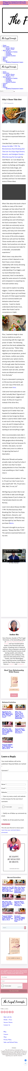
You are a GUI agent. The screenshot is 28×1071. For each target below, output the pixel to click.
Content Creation (11, 55)
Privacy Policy (7, 1039)
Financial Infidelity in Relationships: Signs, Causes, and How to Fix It (7, 746)
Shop (4, 58)
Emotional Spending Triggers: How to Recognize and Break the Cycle (19, 918)
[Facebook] (2, 1012)
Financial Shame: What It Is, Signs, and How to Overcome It (20, 731)
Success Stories (10, 48)
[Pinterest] (12, 1012)
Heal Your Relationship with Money (13, 643)
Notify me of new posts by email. (13, 820)
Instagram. (20, 664)
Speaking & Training (11, 52)
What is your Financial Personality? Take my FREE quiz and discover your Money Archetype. (14, 3)
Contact (5, 61)
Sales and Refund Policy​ (11, 1042)
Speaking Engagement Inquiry (14, 62)
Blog (4, 59)
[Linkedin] (7, 1012)
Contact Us (7, 1025)
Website (4, 792)
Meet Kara (6, 46)
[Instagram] (10, 1012)
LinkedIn (11, 664)
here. (12, 523)
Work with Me (8, 1017)
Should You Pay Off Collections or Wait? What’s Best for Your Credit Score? (7, 714)
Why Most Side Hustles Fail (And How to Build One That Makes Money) (7, 731)
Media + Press (10, 49)
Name (3, 784)
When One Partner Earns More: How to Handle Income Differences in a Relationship (19, 715)
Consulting (9, 54)
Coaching (8, 53)
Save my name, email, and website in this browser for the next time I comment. (13, 798)
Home (4, 45)
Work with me (7, 50)
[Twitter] (4, 1012)
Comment (5, 770)
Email (3, 788)
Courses (5, 57)
